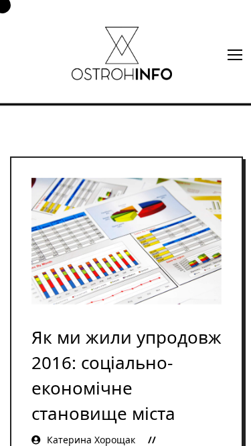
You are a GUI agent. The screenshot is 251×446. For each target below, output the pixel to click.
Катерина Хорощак (91, 439)
